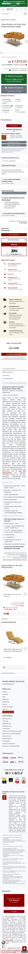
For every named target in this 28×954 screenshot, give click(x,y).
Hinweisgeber (6, 741)
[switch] (3, 947)
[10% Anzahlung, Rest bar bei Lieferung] (14, 758)
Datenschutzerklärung (7, 940)
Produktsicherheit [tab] (7, 378)
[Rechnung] (22, 762)
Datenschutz (6, 702)
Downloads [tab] (5, 375)
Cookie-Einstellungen (8, 743)
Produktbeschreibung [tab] (8, 368)
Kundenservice (6, 723)
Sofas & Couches (5, 19)
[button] (17, 9)
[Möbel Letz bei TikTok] (21, 773)
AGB (3, 697)
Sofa (24, 428)
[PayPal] (22, 758)
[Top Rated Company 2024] (11, 780)
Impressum (5, 699)
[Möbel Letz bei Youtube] (18, 773)
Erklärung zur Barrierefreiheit (10, 746)
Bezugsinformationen (14, 142)
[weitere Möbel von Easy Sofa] (14, 348)
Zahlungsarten (6, 718)
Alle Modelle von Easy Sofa (14, 354)
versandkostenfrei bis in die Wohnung (17, 68)
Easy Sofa (13, 19)
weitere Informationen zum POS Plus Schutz (14, 193)
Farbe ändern (14, 126)
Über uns (5, 709)
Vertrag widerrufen (8, 712)
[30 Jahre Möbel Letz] (4, 797)
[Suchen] (25, 13)
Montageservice (7, 726)
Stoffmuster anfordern (14, 145)
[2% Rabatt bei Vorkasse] (6, 758)
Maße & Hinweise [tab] (7, 372)
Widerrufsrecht (6, 736)
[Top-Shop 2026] (17, 780)
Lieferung (5, 721)
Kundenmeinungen (7, 707)
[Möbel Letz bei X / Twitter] (12, 773)
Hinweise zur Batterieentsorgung (12, 731)
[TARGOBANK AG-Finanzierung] (6, 762)
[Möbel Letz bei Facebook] (7, 773)
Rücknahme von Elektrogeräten (11, 733)
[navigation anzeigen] (3, 9)
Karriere (4, 704)
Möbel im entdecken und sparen (14, 3)
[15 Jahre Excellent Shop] (4, 780)
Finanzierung (6, 728)
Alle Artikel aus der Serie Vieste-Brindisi (14, 358)
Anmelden (5, 694)
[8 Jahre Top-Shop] (24, 780)
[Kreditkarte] (14, 762)
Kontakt (4, 692)
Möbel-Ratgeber (7, 738)
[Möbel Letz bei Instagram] (9, 773)
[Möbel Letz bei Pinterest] (16, 773)
